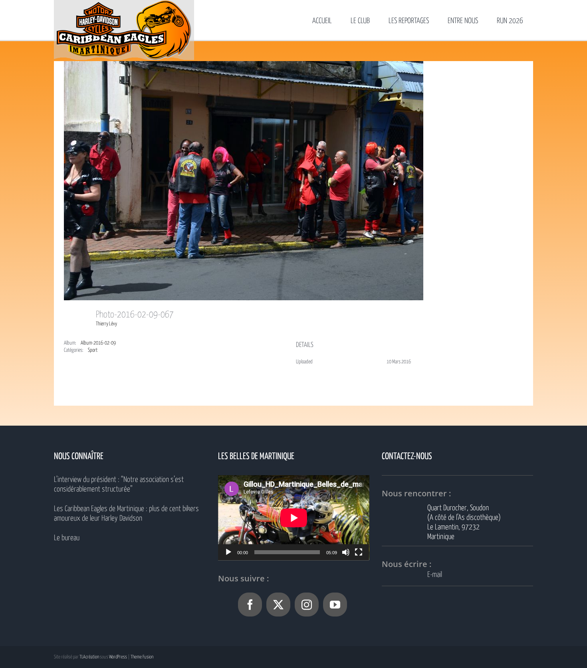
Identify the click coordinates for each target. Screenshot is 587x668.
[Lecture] (228, 552)
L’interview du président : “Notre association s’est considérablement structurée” (119, 484)
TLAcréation (89, 657)
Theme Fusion (142, 657)
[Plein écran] (359, 552)
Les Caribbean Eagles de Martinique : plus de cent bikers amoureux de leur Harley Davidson (126, 513)
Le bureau (66, 538)
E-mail (434, 575)
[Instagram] (307, 604)
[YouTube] (335, 604)
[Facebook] (250, 604)
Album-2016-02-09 (98, 343)
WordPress (118, 657)
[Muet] (346, 552)
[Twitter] (278, 604)
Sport (92, 350)
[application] (293, 517)
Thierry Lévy (106, 324)
